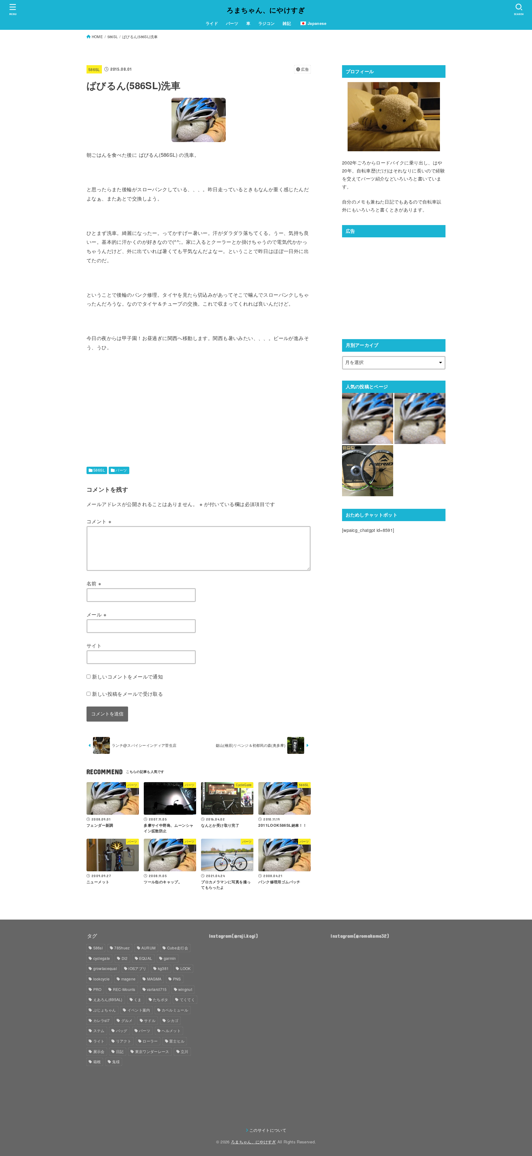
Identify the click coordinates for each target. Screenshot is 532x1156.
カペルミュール (175, 1009)
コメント (99, 521)
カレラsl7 (101, 1020)
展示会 (99, 1051)
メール (97, 614)
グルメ (127, 1020)
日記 (120, 1051)
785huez (122, 947)
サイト (94, 645)
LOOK (185, 968)
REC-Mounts (124, 989)
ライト (99, 1040)
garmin (170, 958)
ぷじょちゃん (104, 1009)
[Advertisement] (138, 403)
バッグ (121, 1030)
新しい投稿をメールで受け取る (127, 693)
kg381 (163, 968)
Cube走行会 (177, 947)
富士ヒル (176, 1040)
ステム (99, 1030)
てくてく (187, 999)
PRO (97, 989)
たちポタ (160, 999)
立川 (184, 1051)
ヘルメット (171, 1030)
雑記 (287, 23)
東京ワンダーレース (152, 1051)
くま (138, 999)
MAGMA (154, 978)
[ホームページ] (367, 418)
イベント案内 (138, 1009)
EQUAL (145, 958)
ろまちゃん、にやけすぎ (266, 10)
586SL (94, 69)
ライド (212, 23)
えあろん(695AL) (108, 999)
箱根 (97, 1061)
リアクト (123, 1040)
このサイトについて (267, 1130)
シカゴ (172, 1020)
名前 (94, 583)
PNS (177, 978)
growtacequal (105, 968)
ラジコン (266, 23)
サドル (149, 1020)
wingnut (185, 989)
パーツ (232, 23)
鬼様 (116, 1061)
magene (128, 978)
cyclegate (101, 958)
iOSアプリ (137, 968)
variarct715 (157, 989)
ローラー (150, 1040)
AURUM (148, 947)
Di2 (125, 958)
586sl (98, 947)
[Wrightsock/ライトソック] (419, 418)
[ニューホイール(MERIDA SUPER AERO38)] (367, 470)
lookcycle (101, 978)
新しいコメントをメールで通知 (127, 676)
